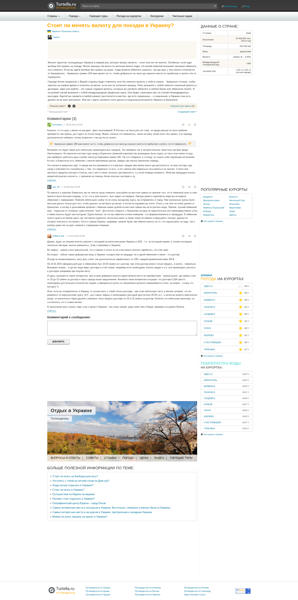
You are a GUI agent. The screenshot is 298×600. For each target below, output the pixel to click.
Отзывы (110, 457)
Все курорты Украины (213, 221)
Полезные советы (70, 31)
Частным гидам (182, 15)
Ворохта (233, 197)
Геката (56, 37)
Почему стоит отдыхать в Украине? (73, 498)
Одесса (232, 215)
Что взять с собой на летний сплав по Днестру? (80, 480)
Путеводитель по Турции (98, 594)
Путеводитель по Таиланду (197, 591)
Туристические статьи (194, 594)
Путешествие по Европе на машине (73, 494)
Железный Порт (237, 200)
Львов (232, 211)
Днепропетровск (211, 200)
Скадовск (209, 314)
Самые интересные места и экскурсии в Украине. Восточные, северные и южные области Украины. (111, 507)
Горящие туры (98, 15)
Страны (52, 15)
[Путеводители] (61, 8)
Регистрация (231, 6)
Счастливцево (212, 342)
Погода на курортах (128, 15)
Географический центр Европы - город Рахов (79, 503)
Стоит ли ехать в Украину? (68, 489)
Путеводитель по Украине (147, 594)
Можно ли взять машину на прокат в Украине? (79, 516)
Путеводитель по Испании (148, 588)
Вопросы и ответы (65, 457)
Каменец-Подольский (213, 207)
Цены (144, 457)
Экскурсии (156, 15)
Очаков (208, 321)
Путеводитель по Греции (98, 588)
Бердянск (207, 197)
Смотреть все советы (180, 106)
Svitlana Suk (58, 236)
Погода (128, 457)
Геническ (209, 307)
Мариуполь (208, 215)
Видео (159, 457)
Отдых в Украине (71, 410)
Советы (92, 457)
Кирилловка (235, 207)
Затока (206, 204)
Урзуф (207, 328)
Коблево (207, 211)
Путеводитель (60, 418)
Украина (56, 31)
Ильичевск (234, 204)
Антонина (57, 125)
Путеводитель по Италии (196, 588)
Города (73, 15)
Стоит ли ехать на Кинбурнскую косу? (75, 476)
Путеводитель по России (147, 591)
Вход (247, 6)
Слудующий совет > (187, 112)
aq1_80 (56, 187)
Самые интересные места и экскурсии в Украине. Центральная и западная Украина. (102, 512)
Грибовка (209, 349)
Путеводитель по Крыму (98, 591)
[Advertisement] (122, 50)
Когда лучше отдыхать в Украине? (72, 485)
